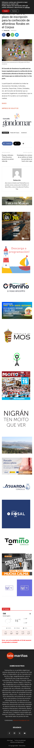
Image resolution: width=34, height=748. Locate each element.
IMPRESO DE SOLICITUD (10, 108)
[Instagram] (14, 733)
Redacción (6, 30)
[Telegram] (17, 35)
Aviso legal (10, 740)
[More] (23, 143)
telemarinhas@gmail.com (21, 720)
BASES (4, 103)
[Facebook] (4, 35)
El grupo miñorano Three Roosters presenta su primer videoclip (8, 158)
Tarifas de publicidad (20, 740)
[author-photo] (17, 177)
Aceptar (6, 11)
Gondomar (24, 132)
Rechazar (14, 11)
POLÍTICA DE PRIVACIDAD (17, 742)
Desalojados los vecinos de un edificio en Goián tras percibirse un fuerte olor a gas (24, 158)
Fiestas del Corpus (14, 132)
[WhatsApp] (12, 35)
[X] (8, 35)
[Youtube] (25, 733)
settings (27, 7)
